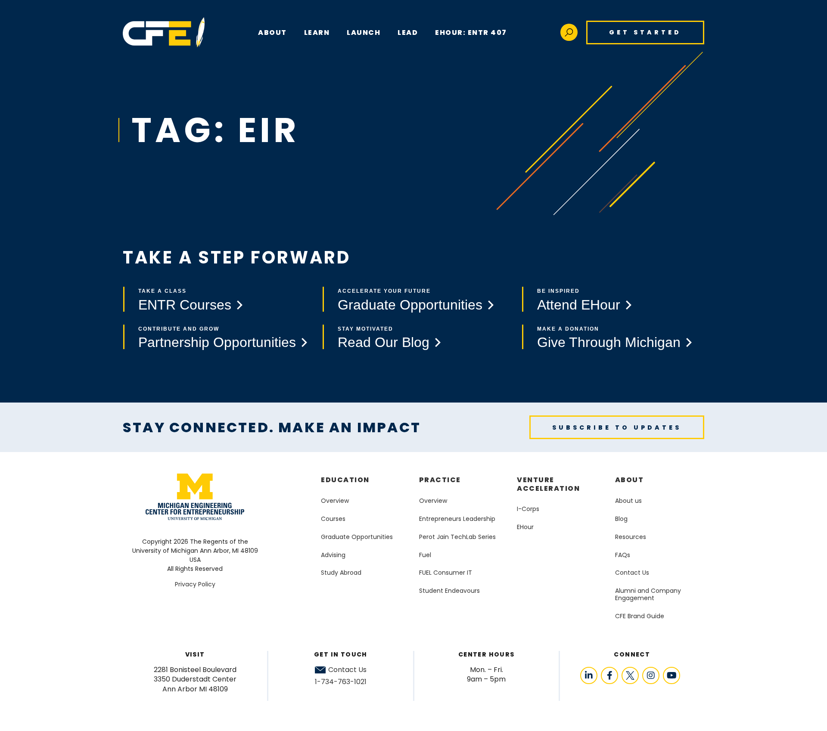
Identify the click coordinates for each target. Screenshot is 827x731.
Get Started (645, 32)
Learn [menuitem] (317, 32)
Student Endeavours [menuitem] (449, 590)
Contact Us (347, 670)
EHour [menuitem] (525, 527)
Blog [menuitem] (621, 518)
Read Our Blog (383, 342)
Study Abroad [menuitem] (341, 572)
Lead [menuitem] (408, 32)
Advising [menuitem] (333, 555)
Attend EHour (578, 305)
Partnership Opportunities (217, 342)
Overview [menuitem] (335, 500)
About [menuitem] (629, 480)
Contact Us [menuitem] (632, 572)
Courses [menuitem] (333, 518)
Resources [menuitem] (630, 537)
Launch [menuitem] (363, 32)
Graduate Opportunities (410, 305)
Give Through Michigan (609, 342)
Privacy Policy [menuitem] (195, 584)
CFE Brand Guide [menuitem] (639, 616)
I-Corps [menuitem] (528, 509)
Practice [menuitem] (440, 480)
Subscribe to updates (616, 427)
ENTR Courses (184, 305)
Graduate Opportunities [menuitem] (357, 537)
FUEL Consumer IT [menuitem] (445, 572)
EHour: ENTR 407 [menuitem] (471, 32)
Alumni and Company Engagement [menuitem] (648, 594)
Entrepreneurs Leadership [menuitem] (457, 518)
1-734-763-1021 (341, 682)
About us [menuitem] (628, 500)
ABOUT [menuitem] (272, 32)
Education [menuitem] (345, 480)
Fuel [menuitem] (425, 555)
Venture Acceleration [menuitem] (548, 484)
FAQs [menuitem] (622, 555)
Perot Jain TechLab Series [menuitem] (457, 537)
